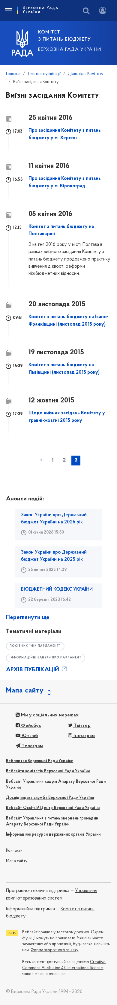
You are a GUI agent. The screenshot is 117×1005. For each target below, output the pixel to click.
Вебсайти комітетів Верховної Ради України (48, 771)
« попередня (41, 460)
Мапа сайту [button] (25, 690)
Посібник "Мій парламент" (35, 646)
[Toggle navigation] (8, 10)
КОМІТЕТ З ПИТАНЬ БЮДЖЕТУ (64, 36)
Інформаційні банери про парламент (46, 657)
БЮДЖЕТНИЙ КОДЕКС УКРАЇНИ (57, 589)
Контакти (14, 850)
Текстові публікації (44, 74)
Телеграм (31, 746)
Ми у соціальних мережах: (50, 715)
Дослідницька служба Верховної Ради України (50, 798)
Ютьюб (29, 735)
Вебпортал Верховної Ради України (39, 761)
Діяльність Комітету (85, 74)
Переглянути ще (28, 618)
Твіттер (82, 725)
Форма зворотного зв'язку (54, 950)
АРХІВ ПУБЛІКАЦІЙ (33, 670)
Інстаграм (83, 735)
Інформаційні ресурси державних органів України (53, 834)
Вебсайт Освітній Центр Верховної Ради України (53, 808)
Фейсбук (30, 725)
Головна (13, 74)
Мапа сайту (16, 861)
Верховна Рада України (69, 49)
